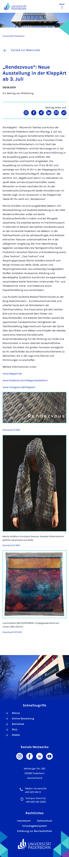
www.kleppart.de (12, 373)
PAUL (15, 729)
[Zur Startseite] (15, 6)
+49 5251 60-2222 (36, 801)
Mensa (16, 712)
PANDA (16, 735)
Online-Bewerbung (23, 718)
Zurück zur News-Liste (25, 50)
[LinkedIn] (39, 755)
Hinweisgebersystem (34, 825)
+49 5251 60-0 (33, 792)
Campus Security (36, 798)
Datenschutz (44, 820)
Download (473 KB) (12, 632)
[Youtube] (49, 755)
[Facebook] (29, 755)
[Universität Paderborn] (34, 844)
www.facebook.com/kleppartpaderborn (25, 380)
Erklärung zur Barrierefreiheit (34, 831)
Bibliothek (18, 724)
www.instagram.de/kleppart (19, 387)
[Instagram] (19, 755)
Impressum (24, 820)
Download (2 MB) (11, 429)
